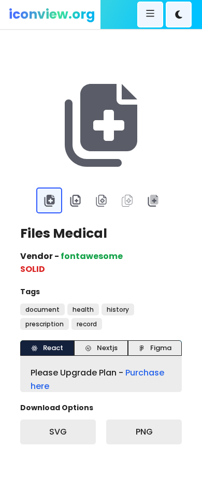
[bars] (150, 14)
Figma (160, 348)
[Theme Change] (179, 14)
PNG (144, 432)
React (53, 348)
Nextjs (107, 348)
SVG (58, 432)
